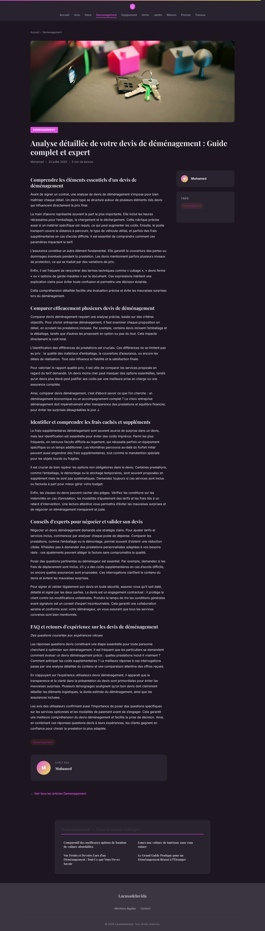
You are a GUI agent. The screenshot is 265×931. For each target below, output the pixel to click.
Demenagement (106, 14)
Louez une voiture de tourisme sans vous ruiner (165, 845)
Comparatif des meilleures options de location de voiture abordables (95, 845)
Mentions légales (125, 908)
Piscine (186, 14)
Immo (145, 14)
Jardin (158, 14)
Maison (171, 14)
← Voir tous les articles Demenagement (58, 793)
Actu (77, 14)
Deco (88, 14)
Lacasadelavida (132, 895)
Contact (145, 908)
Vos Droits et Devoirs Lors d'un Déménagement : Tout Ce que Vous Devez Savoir (92, 859)
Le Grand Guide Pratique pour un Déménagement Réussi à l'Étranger (162, 857)
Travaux (200, 14)
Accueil (64, 14)
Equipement (129, 14)
